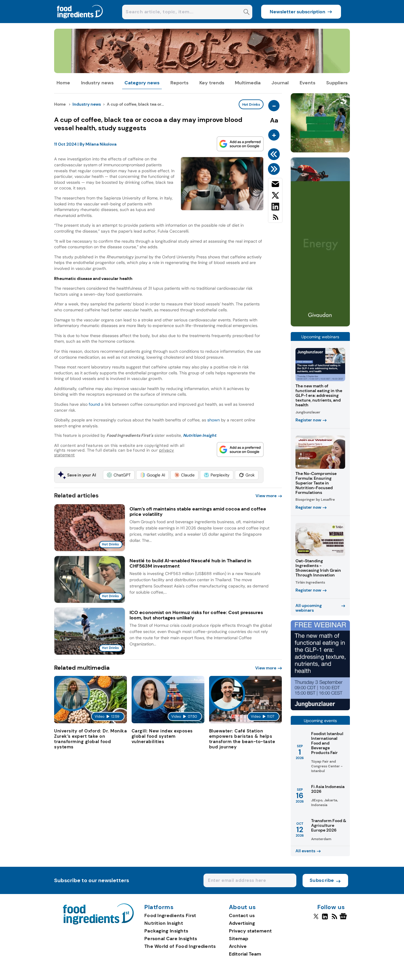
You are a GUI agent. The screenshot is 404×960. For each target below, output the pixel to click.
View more (266, 495)
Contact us (242, 915)
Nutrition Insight (163, 923)
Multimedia (248, 83)
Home (63, 83)
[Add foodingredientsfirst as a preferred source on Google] (240, 143)
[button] (119, 475)
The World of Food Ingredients (180, 946)
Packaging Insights (166, 931)
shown (213, 420)
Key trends (211, 83)
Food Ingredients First (170, 915)
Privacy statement (250, 931)
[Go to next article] (275, 169)
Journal (280, 83)
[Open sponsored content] (202, 71)
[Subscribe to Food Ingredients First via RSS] (275, 219)
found (95, 404)
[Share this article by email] (275, 185)
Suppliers (337, 83)
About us (242, 907)
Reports (179, 83)
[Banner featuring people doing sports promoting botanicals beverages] (320, 325)
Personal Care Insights (170, 938)
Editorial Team (245, 954)
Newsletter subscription (297, 12)
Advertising (242, 923)
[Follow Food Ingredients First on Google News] (344, 918)
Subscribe (322, 880)
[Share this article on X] (275, 196)
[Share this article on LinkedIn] (275, 207)
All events (305, 850)
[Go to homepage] (98, 923)
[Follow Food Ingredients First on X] (316, 918)
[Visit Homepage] (80, 21)
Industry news (97, 83)
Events (307, 83)
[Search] (246, 12)
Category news (142, 83)
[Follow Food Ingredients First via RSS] (334, 918)
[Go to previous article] (275, 154)
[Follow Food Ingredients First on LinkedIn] (324, 918)
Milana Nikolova (101, 144)
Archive (238, 946)
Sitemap (238, 938)
